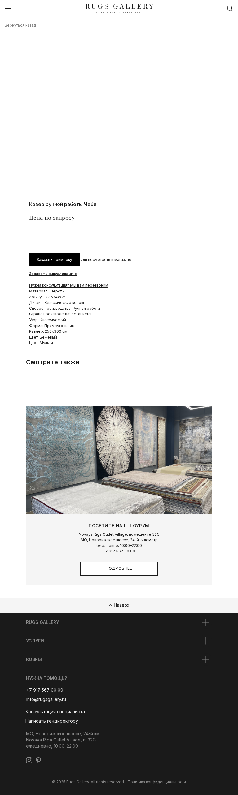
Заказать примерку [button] (54, 259)
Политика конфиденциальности (157, 782)
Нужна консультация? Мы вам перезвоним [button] (68, 285)
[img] (7, 8)
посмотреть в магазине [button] (109, 259)
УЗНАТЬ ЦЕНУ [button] (54, 234)
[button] (55, 712)
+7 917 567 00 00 (119, 551)
